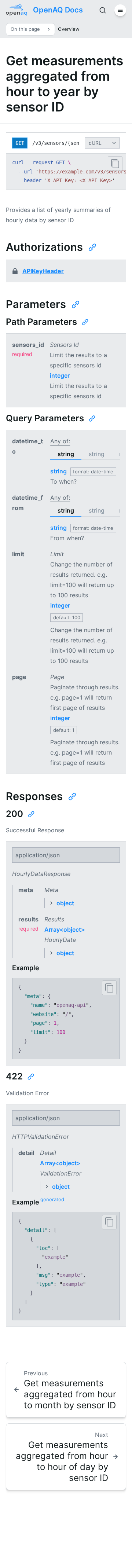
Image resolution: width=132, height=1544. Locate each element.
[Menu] (120, 10)
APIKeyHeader (43, 271)
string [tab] (66, 454)
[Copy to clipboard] (115, 163)
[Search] (103, 10)
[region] (66, 172)
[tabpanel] (85, 471)
